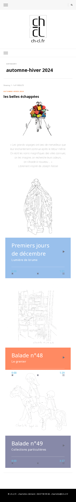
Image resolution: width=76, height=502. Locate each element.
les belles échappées (21, 96)
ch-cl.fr (38, 41)
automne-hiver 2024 (14, 91)
